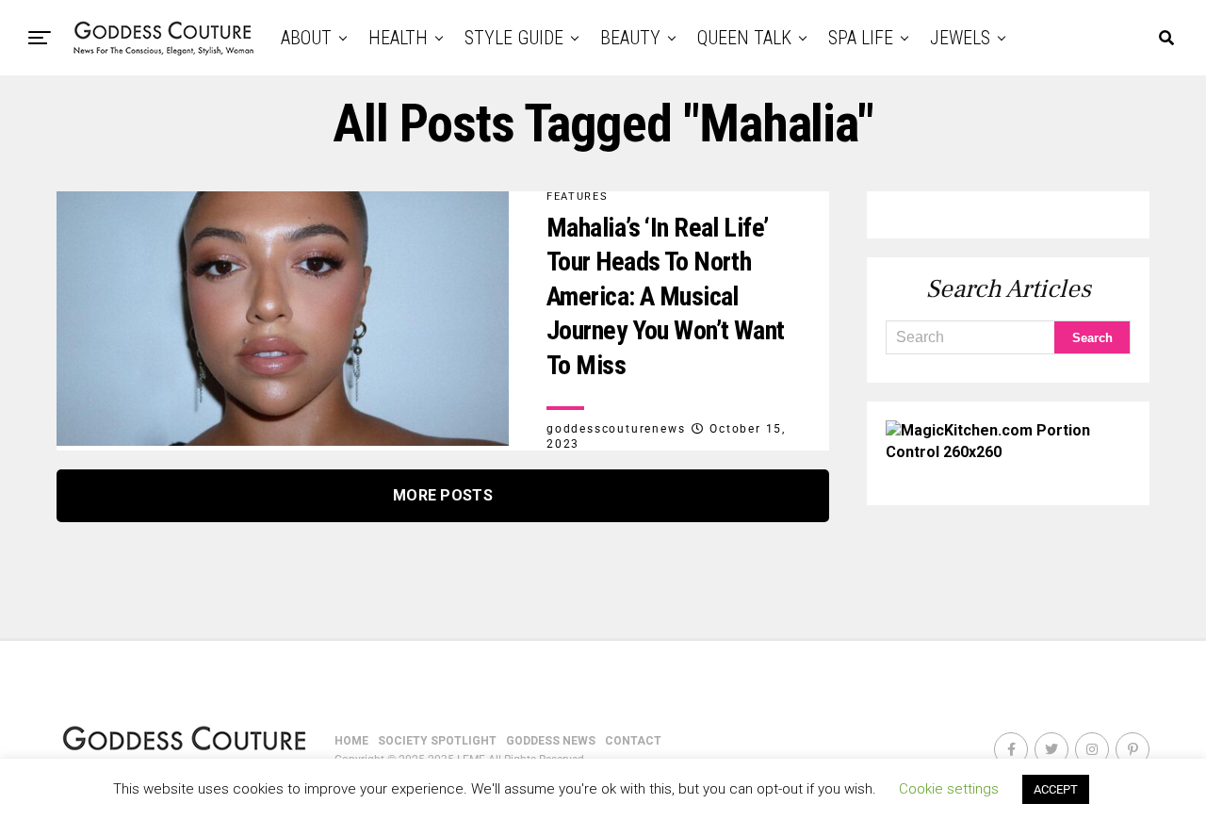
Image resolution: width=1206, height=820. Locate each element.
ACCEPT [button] (1056, 789)
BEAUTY (630, 37)
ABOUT (306, 37)
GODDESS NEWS (550, 740)
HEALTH (398, 37)
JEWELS (960, 37)
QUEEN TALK (744, 37)
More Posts (443, 495)
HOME (351, 740)
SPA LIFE (860, 37)
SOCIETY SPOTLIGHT (437, 740)
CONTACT (633, 740)
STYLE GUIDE (513, 37)
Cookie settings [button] (949, 788)
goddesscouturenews (615, 428)
